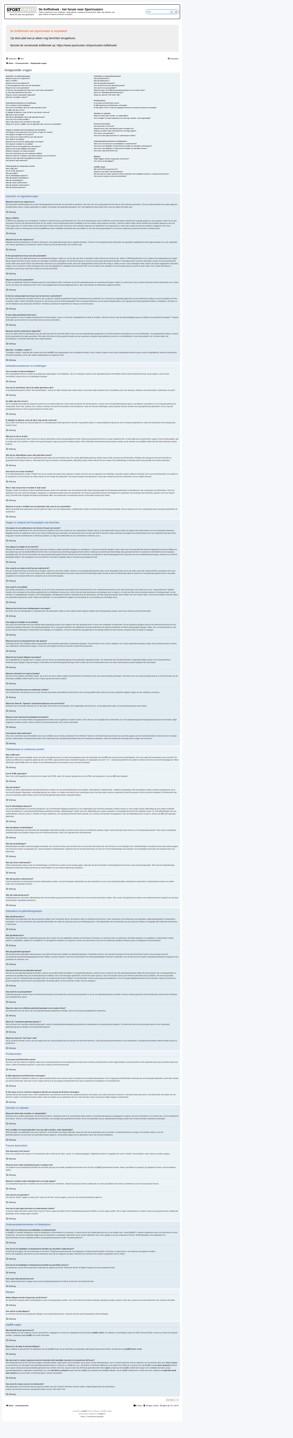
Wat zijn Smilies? (12, 173)
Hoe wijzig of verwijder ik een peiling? (19, 144)
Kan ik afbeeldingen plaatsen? (17, 175)
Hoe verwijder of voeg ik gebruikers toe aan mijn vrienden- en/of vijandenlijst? (122, 118)
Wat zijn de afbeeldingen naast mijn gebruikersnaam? (25, 117)
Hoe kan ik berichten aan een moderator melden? (24, 153)
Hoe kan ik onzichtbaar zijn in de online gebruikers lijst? (26, 107)
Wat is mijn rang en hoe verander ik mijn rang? (23, 122)
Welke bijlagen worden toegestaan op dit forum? (111, 159)
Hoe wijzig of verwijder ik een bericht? (20, 134)
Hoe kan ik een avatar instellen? (17, 119)
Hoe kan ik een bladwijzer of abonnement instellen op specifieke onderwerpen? (123, 146)
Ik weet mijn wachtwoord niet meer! (19, 92)
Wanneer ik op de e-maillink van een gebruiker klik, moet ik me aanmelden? (33, 124)
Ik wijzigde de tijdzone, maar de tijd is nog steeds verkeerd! (27, 112)
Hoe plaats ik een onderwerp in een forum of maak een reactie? (29, 132)
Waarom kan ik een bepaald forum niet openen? (23, 146)
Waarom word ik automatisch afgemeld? (20, 95)
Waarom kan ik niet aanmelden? (17, 88)
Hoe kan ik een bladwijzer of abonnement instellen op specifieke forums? (120, 148)
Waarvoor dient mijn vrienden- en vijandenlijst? (111, 116)
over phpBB (27, 1335)
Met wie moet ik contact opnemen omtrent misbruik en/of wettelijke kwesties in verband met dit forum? (131, 174)
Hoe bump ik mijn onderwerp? (17, 160)
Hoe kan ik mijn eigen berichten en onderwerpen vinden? (115, 135)
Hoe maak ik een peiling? (15, 139)
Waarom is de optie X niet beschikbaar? (108, 172)
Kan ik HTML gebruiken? (15, 171)
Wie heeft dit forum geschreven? (106, 169)
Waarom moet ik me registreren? (18, 78)
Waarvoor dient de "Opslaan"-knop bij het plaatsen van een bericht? (31, 156)
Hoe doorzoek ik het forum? (104, 126)
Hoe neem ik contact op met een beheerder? (110, 176)
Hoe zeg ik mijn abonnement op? (106, 151)
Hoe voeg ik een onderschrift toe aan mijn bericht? (24, 137)
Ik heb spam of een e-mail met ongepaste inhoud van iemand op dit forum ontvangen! (125, 107)
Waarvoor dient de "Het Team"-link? (107, 95)
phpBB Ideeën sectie (133, 1349)
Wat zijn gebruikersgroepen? (104, 83)
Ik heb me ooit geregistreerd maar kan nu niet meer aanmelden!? (30, 90)
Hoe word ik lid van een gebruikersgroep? (109, 85)
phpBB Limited (98, 1333)
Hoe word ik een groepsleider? (105, 88)
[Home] (22, 10)
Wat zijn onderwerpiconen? (16, 187)
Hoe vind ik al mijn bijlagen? (104, 161)
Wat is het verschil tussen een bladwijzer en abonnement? (115, 144)
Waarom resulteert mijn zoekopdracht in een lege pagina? (115, 131)
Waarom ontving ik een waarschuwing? (20, 151)
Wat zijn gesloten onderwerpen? (17, 185)
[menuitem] (21, 59)
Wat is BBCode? (12, 168)
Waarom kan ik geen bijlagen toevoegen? (21, 149)
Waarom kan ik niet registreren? (17, 83)
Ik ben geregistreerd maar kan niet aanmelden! (23, 85)
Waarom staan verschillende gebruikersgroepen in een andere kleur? (119, 90)
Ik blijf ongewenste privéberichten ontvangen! (110, 105)
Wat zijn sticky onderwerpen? (17, 183)
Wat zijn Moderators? (102, 81)
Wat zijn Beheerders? (102, 78)
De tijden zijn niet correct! (15, 110)
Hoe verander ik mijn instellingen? (18, 105)
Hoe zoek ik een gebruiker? (104, 133)
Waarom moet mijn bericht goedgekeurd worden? (24, 158)
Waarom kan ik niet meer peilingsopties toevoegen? (25, 142)
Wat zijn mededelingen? (14, 180)
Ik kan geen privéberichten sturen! (106, 103)
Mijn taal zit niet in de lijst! (15, 115)
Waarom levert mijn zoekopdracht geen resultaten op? (114, 128)
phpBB (84, 1411)
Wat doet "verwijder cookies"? (17, 97)
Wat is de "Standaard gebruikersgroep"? (109, 92)
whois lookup (171, 1363)
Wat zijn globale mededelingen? (17, 178)
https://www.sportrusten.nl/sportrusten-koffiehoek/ (87, 45)
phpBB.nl (101, 1414)
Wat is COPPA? (11, 81)
